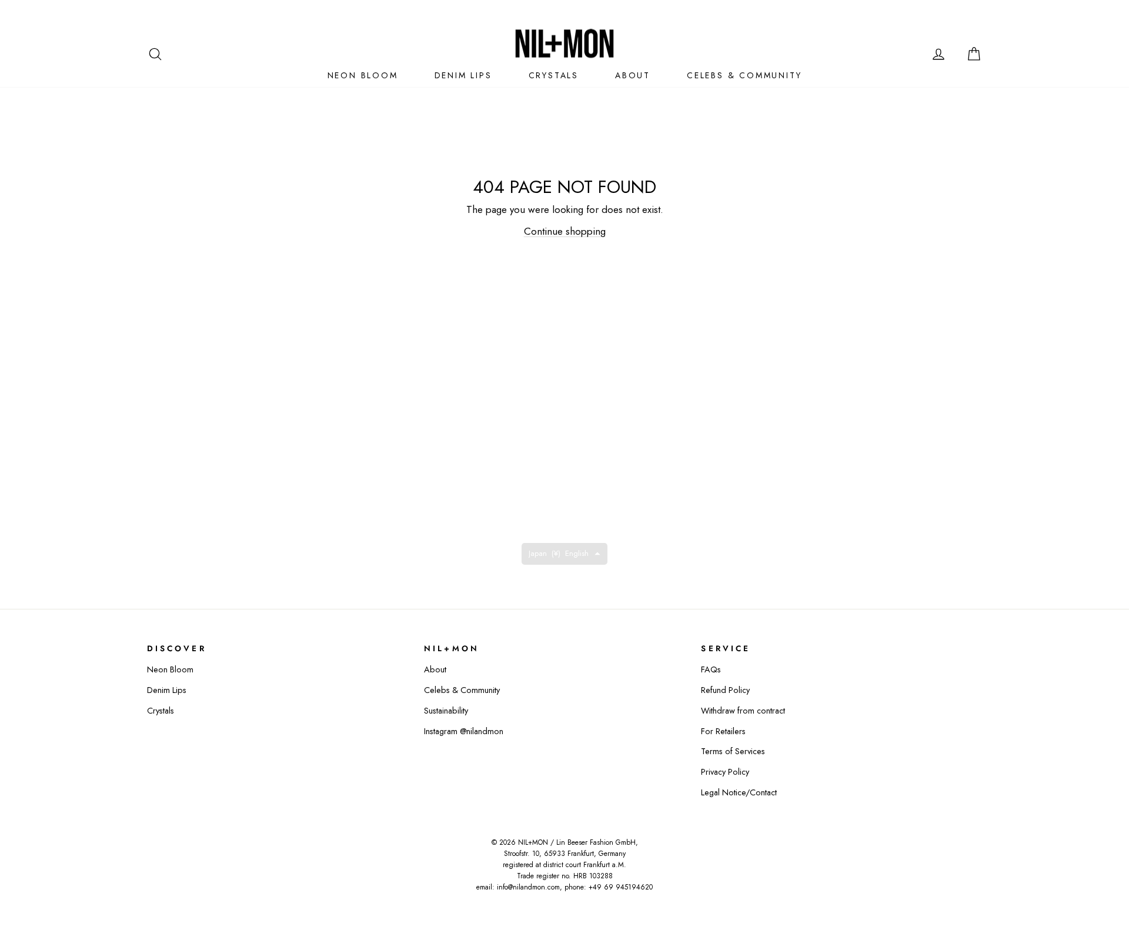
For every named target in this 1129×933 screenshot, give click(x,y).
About (435, 669)
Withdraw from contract (743, 711)
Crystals (160, 711)
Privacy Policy (725, 772)
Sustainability (446, 711)
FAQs (711, 669)
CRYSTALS (554, 75)
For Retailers (723, 731)
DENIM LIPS (463, 75)
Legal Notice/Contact (739, 792)
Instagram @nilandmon (463, 731)
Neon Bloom (170, 669)
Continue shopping (565, 231)
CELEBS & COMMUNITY (744, 75)
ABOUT (632, 75)
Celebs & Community (462, 690)
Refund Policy (725, 690)
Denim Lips (166, 690)
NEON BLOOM (363, 75)
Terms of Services (733, 751)
